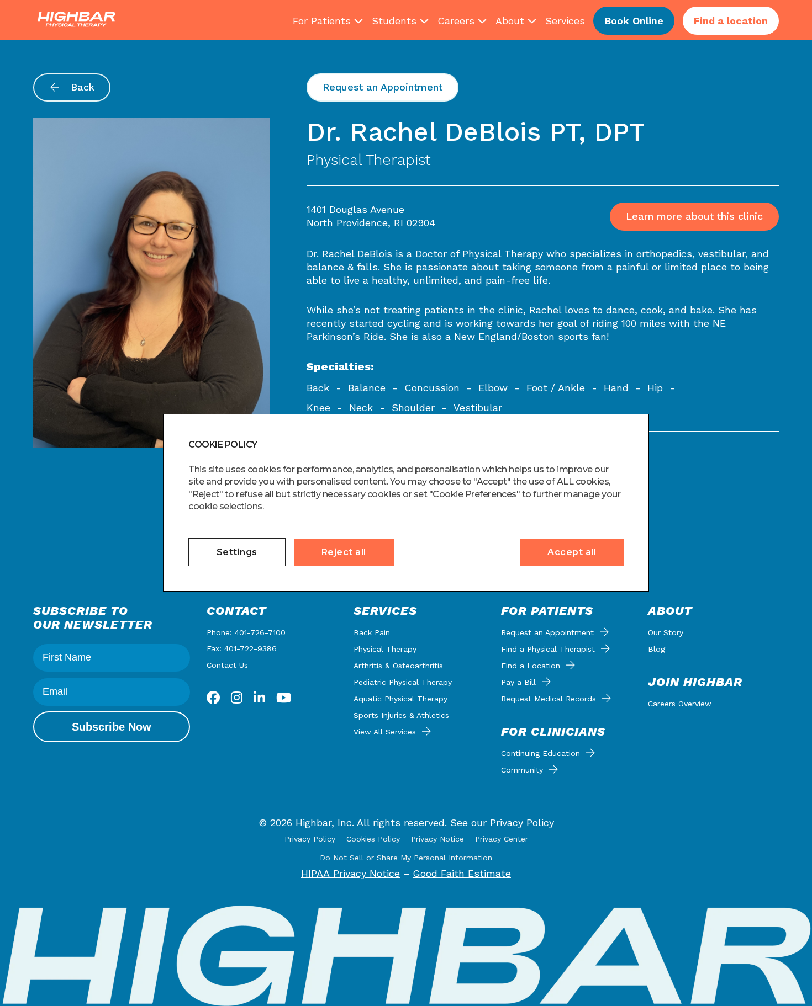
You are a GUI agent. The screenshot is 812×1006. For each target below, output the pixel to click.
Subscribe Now (111, 727)
